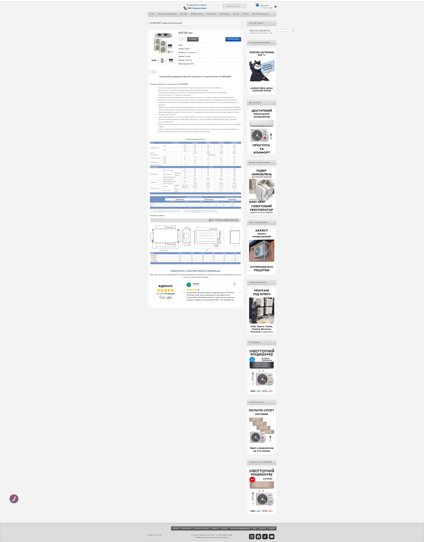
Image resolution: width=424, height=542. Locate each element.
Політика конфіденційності (240, 528)
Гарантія (215, 528)
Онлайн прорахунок (260, 14)
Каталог (272, 528)
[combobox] (261, 33)
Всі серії (183, 14)
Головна (176, 528)
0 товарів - (267, 7)
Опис (153, 72)
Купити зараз (233, 39)
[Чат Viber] (217, 7)
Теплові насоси (196, 14)
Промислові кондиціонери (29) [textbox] (261, 33)
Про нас (236, 14)
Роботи (246, 14)
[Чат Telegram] (212, 7)
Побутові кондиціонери (167, 14)
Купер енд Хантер (222, 537)
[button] (240, 292)
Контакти (262, 528)
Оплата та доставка (201, 528)
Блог (254, 528)
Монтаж (224, 528)
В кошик (192, 39)
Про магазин (186, 528)
